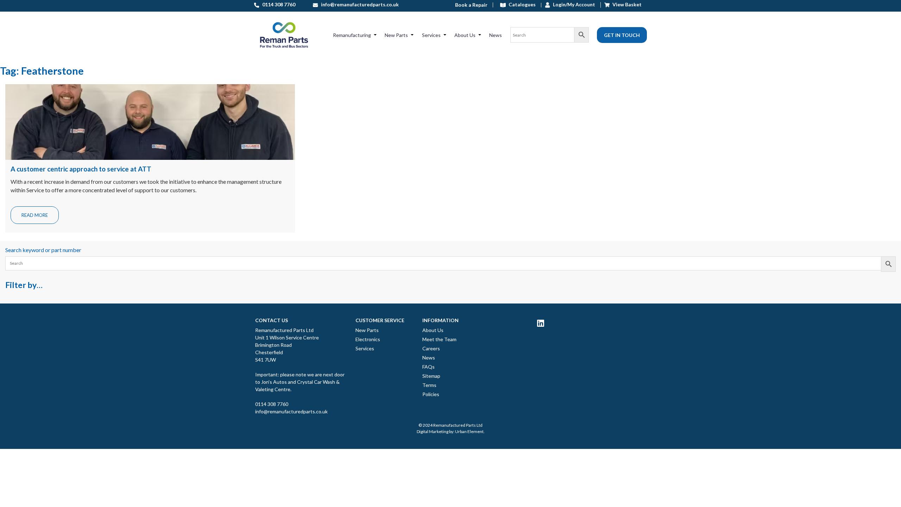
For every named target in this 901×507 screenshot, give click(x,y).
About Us (464, 35)
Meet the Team (439, 339)
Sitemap (431, 376)
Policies (430, 394)
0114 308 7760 (271, 404)
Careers (431, 348)
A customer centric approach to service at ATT (81, 169)
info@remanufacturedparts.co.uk (291, 411)
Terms (429, 385)
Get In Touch (622, 35)
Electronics (367, 339)
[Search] (549, 34)
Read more (34, 215)
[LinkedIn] (541, 323)
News (495, 35)
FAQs (428, 367)
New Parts (396, 35)
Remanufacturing (352, 35)
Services (431, 35)
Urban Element (469, 431)
